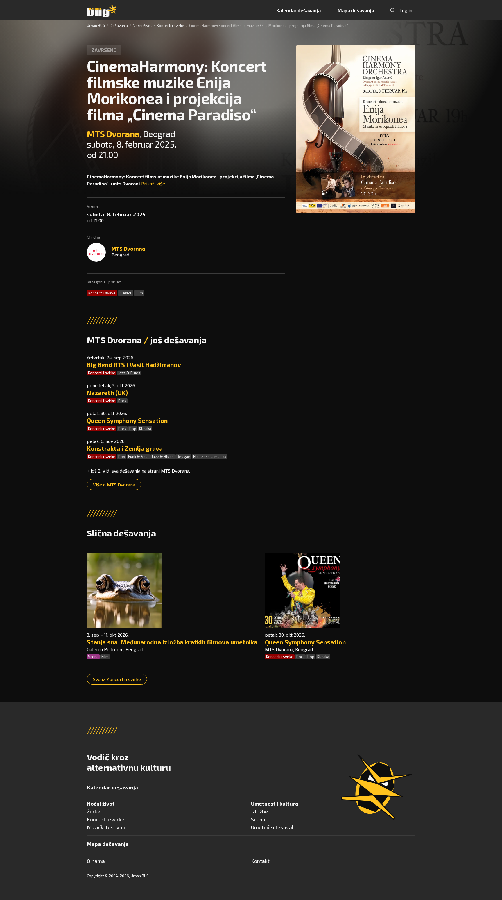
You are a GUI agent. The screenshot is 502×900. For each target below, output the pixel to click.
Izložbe (259, 811)
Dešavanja (119, 25)
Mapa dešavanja (356, 10)
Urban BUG (96, 25)
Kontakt (260, 861)
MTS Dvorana (113, 133)
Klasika (126, 293)
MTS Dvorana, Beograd (289, 649)
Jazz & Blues (129, 373)
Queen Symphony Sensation (127, 420)
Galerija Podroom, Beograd (115, 649)
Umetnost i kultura (274, 803)
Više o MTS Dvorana (114, 484)
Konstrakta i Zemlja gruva (125, 448)
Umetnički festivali (273, 827)
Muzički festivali (106, 827)
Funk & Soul (138, 456)
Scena (93, 656)
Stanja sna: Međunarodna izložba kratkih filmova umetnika (172, 642)
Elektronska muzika (209, 456)
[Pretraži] (392, 10)
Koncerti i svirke (170, 25)
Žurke (93, 811)
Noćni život (142, 25)
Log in (405, 10)
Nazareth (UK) (107, 392)
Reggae (183, 456)
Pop (132, 428)
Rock (122, 400)
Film (139, 293)
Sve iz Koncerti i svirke (117, 679)
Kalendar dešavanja (298, 10)
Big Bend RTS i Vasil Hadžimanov (134, 364)
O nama (96, 861)
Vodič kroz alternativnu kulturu (129, 762)
